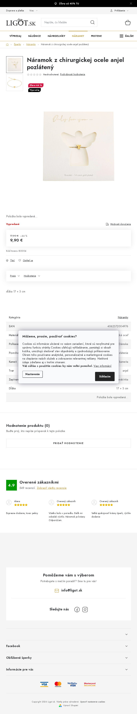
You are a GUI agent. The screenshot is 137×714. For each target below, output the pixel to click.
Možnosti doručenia (120, 224)
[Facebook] (77, 609)
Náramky (123, 317)
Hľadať (92, 22)
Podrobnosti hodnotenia (72, 74)
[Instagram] (85, 609)
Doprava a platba (15, 10)
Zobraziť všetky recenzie (52, 488)
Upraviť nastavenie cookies (92, 701)
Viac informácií (103, 366)
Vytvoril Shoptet (70, 705)
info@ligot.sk (71, 590)
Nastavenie (32, 374)
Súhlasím (104, 376)
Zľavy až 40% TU (69, 3)
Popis (13, 275)
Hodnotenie (30, 275)
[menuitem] (15, 36)
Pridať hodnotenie (68, 443)
